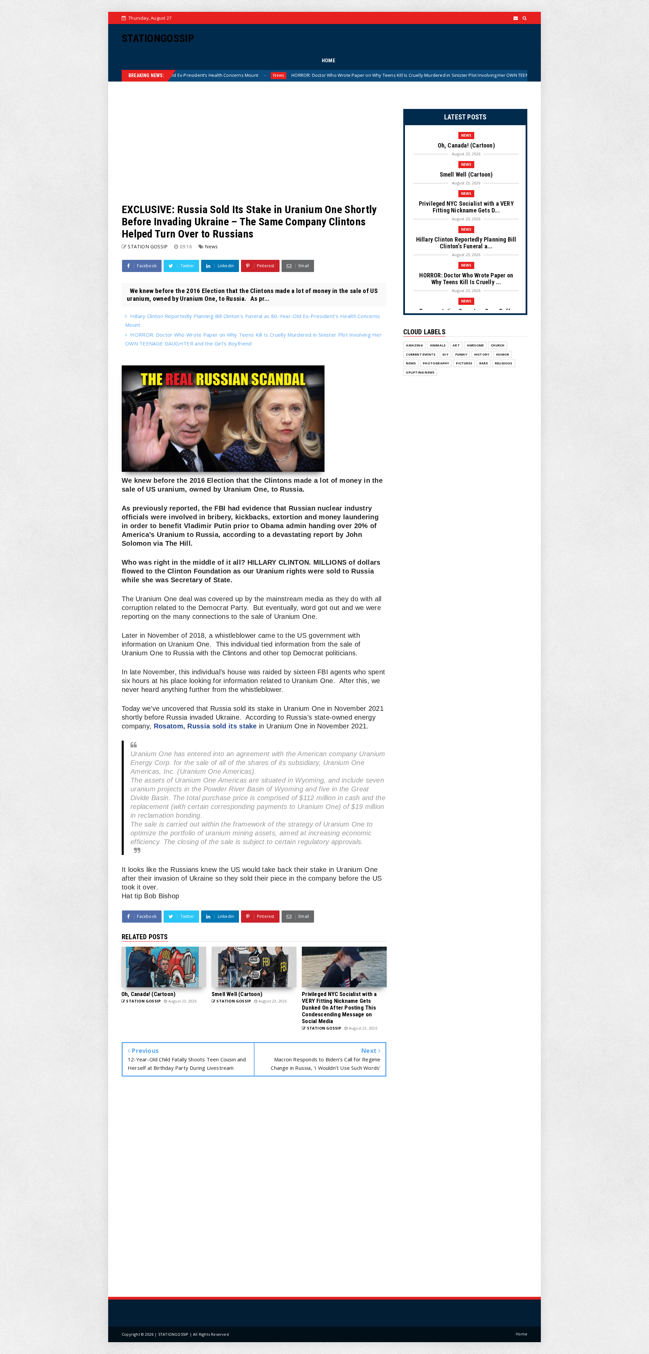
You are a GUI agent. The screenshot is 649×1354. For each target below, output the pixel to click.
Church (497, 345)
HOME (328, 61)
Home (521, 1334)
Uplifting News (420, 372)
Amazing (414, 345)
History (481, 354)
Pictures (464, 363)
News (515, 75)
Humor (502, 354)
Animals (438, 345)
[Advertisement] (254, 142)
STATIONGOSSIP (158, 38)
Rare (483, 363)
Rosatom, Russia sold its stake (205, 726)
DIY (445, 354)
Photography (436, 363)
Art (456, 345)
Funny (461, 354)
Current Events (420, 354)
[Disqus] (254, 1188)
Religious (503, 363)
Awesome (475, 345)
